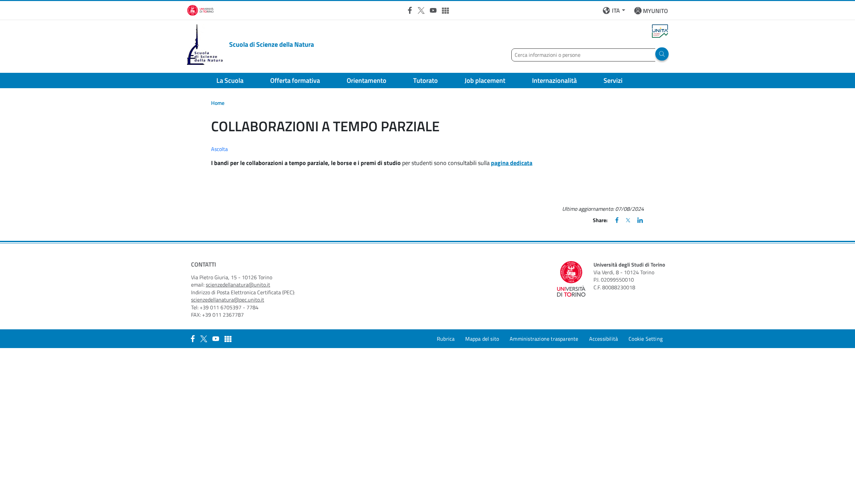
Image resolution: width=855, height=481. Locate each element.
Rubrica (446, 339)
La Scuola (229, 80)
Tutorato (425, 80)
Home (217, 103)
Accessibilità (603, 339)
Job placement (485, 80)
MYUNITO (655, 11)
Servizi (613, 80)
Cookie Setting (646, 339)
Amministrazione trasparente (544, 339)
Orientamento (366, 80)
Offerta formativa (295, 80)
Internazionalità (554, 80)
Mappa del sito (482, 339)
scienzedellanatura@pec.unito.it (227, 300)
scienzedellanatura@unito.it (238, 285)
